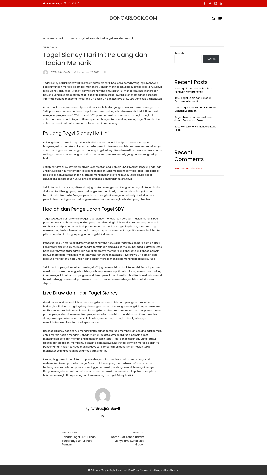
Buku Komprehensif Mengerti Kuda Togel (195, 128)
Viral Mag (155, 470)
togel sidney (88, 95)
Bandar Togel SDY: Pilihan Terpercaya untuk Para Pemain (79, 438)
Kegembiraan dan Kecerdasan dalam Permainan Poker (193, 118)
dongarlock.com (133, 17)
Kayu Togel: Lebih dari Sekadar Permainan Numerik (192, 99)
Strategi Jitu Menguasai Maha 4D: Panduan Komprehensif (194, 90)
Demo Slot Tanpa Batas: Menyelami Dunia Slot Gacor (127, 438)
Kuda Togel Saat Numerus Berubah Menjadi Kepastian (195, 109)
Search (179, 53)
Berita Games (50, 47)
